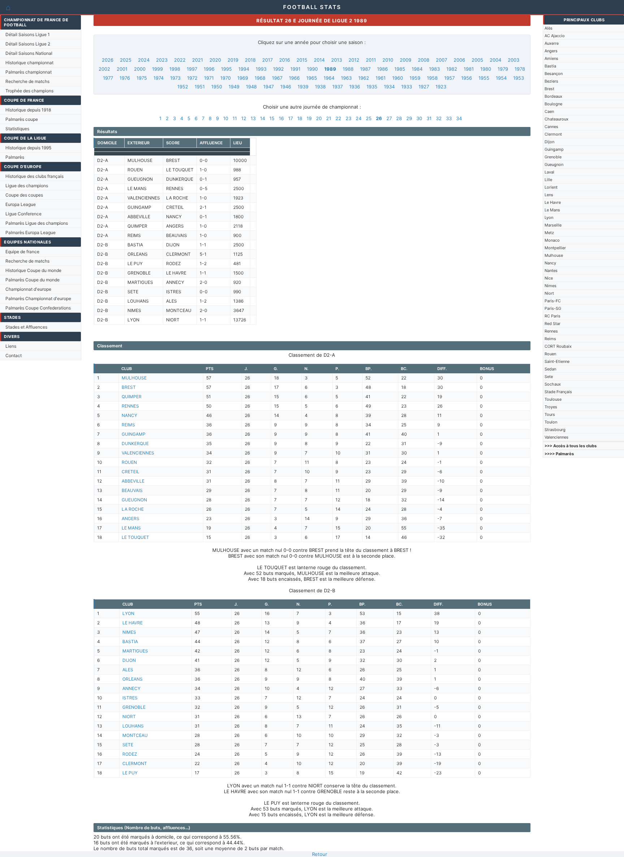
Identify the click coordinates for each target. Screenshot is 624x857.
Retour (319, 854)
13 (253, 118)
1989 (330, 69)
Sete (549, 376)
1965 (311, 78)
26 (379, 118)
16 (281, 118)
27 (389, 118)
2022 (180, 60)
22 (338, 118)
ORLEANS (132, 679)
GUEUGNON (134, 499)
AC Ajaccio (555, 35)
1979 (503, 69)
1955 (483, 78)
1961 (381, 78)
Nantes (551, 270)
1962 (363, 78)
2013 (336, 60)
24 (358, 118)
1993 (261, 69)
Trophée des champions (29, 90)
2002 (104, 69)
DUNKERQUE (135, 443)
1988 (348, 69)
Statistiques (17, 128)
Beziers (551, 81)
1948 (251, 86)
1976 (125, 78)
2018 (250, 60)
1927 (424, 86)
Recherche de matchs (27, 81)
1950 (216, 86)
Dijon (549, 141)
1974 (158, 78)
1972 (192, 78)
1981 (469, 69)
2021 (197, 60)
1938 (320, 86)
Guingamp (554, 149)
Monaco (552, 240)
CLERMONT (134, 763)
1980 (485, 69)
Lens (549, 194)
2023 (162, 60)
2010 (387, 60)
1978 (520, 69)
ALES (127, 669)
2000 (140, 69)
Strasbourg (555, 429)
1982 (451, 69)
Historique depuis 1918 (28, 110)
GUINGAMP (134, 434)
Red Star (552, 323)
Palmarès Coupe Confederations (38, 308)
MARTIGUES (135, 651)
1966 (294, 78)
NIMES (129, 632)
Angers (551, 50)
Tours (550, 414)
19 (309, 118)
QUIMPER (132, 396)
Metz (549, 232)
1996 (209, 69)
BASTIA (130, 641)
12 (243, 118)
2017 (267, 60)
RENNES (130, 406)
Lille (548, 179)
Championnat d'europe (28, 289)
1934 (389, 86)
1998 (174, 69)
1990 (312, 69)
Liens (10, 346)
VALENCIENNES (138, 453)
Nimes (550, 285)
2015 (301, 60)
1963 (346, 78)
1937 (337, 86)
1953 (518, 78)
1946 (285, 86)
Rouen (550, 353)
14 (262, 118)
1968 (260, 78)
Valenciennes (556, 437)
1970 (225, 78)
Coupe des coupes (24, 195)
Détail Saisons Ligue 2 (27, 44)
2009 (405, 60)
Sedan (550, 369)
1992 (278, 69)
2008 (423, 60)
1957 (449, 78)
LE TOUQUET (135, 537)
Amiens (551, 58)
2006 (459, 60)
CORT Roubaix (558, 346)
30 (419, 118)
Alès (548, 28)
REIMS (128, 424)
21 (328, 118)
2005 (477, 60)
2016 (284, 60)
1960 (397, 78)
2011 (371, 60)
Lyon (549, 217)
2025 (125, 60)
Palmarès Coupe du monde (32, 279)
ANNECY (131, 688)
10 (225, 118)
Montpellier (555, 247)
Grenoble (553, 156)
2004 (495, 60)
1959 (415, 78)
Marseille (553, 225)
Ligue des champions (26, 185)
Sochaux (553, 384)
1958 (432, 78)
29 (409, 118)
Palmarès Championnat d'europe (38, 298)
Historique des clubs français (34, 176)
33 (449, 118)
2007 (441, 60)
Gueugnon (554, 164)
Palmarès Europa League (30, 232)
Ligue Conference (23, 213)
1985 (399, 69)
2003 (513, 60)
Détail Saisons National (28, 53)
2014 (319, 60)
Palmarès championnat (28, 72)
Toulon (551, 422)
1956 (466, 78)
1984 (417, 69)
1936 (354, 86)
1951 (200, 86)
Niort (549, 293)
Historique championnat (29, 62)
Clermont (553, 134)
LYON (128, 613)
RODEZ (129, 754)
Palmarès (14, 157)
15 (271, 118)
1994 (243, 69)
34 (459, 118)
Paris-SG (553, 308)
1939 (303, 86)
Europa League (20, 204)
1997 (192, 69)
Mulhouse (554, 255)
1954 (501, 78)
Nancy (550, 262)
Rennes (551, 331)
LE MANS (131, 528)
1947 (268, 86)
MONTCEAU (135, 735)
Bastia (550, 66)
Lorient (551, 187)
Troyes (551, 406)
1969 (242, 78)
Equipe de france (22, 251)
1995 (226, 69)
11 (235, 118)
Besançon (554, 73)
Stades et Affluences (26, 327)
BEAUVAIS (132, 490)
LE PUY (130, 772)
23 (348, 118)
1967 (277, 78)
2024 (144, 60)
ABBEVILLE (133, 481)
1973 (175, 78)
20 (319, 118)
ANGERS (130, 518)
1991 (295, 69)
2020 (215, 60)
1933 (406, 86)
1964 (329, 78)
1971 (209, 78)
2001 (122, 69)
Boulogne (553, 103)
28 (399, 118)
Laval (549, 172)
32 (439, 118)
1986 (382, 69)
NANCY (129, 415)
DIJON (129, 660)
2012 (353, 60)
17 (290, 118)
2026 (107, 60)
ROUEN (129, 462)
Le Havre (553, 202)
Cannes (551, 126)
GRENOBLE (134, 707)
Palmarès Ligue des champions (36, 223)
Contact (13, 355)
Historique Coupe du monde (33, 270)
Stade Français (558, 391)
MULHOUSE (134, 378)
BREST (129, 387)
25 (369, 118)
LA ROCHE (133, 509)
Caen (549, 111)
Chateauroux (556, 119)
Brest (549, 88)
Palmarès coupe (21, 119)
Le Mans (552, 209)
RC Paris (552, 315)
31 (429, 118)
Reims (550, 338)
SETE (127, 744)
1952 (182, 86)
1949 (234, 86)
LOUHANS (133, 726)
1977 (108, 78)
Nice (549, 278)
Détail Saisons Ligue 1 (27, 34)
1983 (434, 69)
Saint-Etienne (557, 361)
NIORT (129, 716)
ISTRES (130, 697)
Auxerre (552, 43)
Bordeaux (553, 96)
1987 (365, 69)
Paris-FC (553, 300)
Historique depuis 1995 (28, 147)
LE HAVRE (132, 622)
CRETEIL (130, 471)
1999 (157, 69)
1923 (441, 86)
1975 (141, 78)
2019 (233, 60)
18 (299, 118)
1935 (372, 86)
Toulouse (553, 399)
